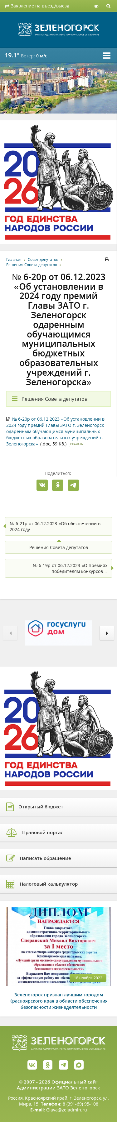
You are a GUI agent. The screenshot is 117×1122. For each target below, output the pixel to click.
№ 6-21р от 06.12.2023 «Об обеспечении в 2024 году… (55, 526)
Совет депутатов (43, 259)
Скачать (76, 444)
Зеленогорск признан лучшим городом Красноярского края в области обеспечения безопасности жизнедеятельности (58, 1001)
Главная (14, 259)
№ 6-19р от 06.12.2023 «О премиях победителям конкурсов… (70, 568)
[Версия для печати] (108, 259)
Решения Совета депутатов (31, 264)
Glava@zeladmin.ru (66, 1110)
